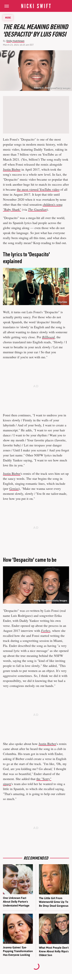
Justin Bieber (11, 169)
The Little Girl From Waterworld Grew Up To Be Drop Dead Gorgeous (53, 901)
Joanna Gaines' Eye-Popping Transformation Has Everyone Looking (18, 951)
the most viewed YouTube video (38, 189)
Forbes (45, 630)
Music (8, 17)
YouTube (62, 302)
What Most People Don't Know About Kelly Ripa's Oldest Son (54, 951)
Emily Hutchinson (15, 41)
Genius (14, 488)
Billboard (48, 337)
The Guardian (37, 209)
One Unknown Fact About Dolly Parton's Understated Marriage (16, 901)
